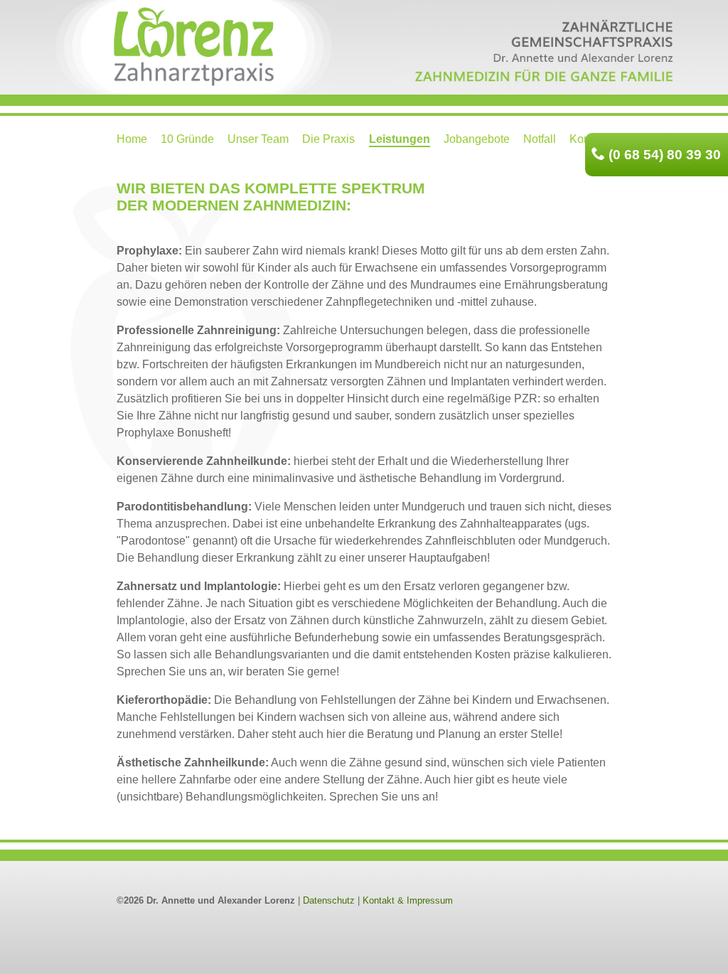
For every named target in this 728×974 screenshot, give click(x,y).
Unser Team (258, 139)
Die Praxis (328, 139)
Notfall (539, 139)
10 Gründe (187, 139)
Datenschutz (329, 900)
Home (132, 139)
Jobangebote (477, 139)
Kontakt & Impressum (408, 900)
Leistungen (399, 139)
